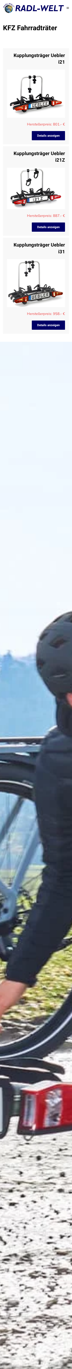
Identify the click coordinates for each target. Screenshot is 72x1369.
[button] (68, 8)
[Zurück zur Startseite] (35, 8)
